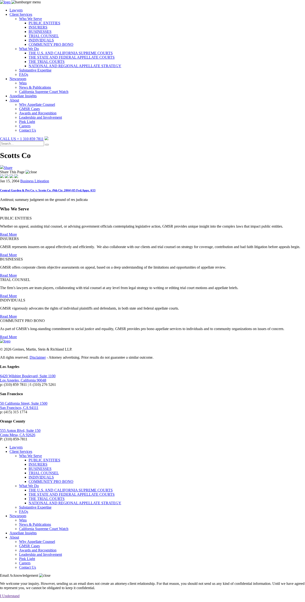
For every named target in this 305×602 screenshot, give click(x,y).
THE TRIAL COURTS (47, 62)
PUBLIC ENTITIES (44, 23)
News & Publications (35, 87)
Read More (8, 234)
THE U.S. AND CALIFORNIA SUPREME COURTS (71, 53)
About (14, 100)
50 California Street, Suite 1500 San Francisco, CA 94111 (23, 405)
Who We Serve (30, 19)
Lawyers (16, 10)
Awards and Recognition (37, 113)
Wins (23, 83)
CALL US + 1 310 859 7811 (22, 139)
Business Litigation (34, 181)
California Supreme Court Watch (43, 92)
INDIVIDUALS (41, 40)
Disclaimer (38, 357)
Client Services (21, 14)
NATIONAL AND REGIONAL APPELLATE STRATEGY (75, 66)
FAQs (23, 74)
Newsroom (18, 79)
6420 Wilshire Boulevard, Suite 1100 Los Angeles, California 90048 (28, 378)
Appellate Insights (23, 96)
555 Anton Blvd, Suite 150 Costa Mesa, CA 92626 (20, 433)
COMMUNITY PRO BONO (51, 44)
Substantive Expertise (35, 70)
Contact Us (27, 130)
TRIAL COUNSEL (44, 36)
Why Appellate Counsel (37, 104)
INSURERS (38, 27)
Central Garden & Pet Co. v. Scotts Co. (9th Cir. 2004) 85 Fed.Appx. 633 (48, 190)
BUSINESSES (40, 32)
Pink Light (27, 122)
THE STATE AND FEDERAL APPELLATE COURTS (72, 57)
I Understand (10, 596)
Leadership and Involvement (40, 117)
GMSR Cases (29, 109)
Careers (24, 126)
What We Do (29, 49)
